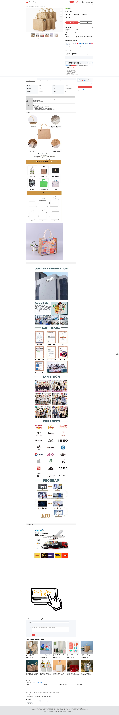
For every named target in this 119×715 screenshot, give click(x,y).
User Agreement (65, 711)
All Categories (29, 4)
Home (27, 6)
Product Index (75, 708)
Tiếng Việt (80, 709)
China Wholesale (56, 708)
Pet (26, 686)
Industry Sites (65, 708)
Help (76, 4)
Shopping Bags (37, 6)
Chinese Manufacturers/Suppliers (48, 708)
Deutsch (58, 709)
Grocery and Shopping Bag (63, 684)
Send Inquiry (72, 22)
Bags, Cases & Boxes (31, 6)
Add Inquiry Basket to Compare (45, 38)
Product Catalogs (39, 682)
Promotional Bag (37, 696)
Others (27, 687)
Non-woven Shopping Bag (46, 696)
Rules (92, 4)
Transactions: (83, 65)
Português (44, 709)
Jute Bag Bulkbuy (29, 703)
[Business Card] (91, 83)
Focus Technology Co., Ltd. (53, 711)
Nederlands (61, 709)
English (38, 709)
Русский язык (51, 709)
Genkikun (61, 686)
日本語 (70, 709)
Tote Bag (27, 684)
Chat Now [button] (86, 22)
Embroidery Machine (79, 684)
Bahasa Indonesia (85, 709)
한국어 (67, 709)
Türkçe (77, 709)
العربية (64, 709)
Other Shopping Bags (42, 6)
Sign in (92, 2)
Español (41, 709)
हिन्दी (72, 709)
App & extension (81, 4)
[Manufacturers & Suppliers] (31, 2)
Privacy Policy (73, 711)
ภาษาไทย (74, 709)
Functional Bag (45, 684)
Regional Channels (70, 708)
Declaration (69, 711)
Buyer (71, 4)
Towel (77, 686)
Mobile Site (79, 708)
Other (43, 686)
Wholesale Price (61, 708)
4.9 (81, 80)
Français (47, 709)
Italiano (55, 709)
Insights (83, 708)
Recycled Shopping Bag (30, 696)
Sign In (67, 74)
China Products (41, 708)
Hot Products (36, 708)
